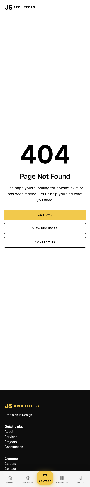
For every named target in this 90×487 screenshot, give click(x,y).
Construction (14, 447)
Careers (10, 464)
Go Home (45, 214)
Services (11, 437)
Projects (11, 442)
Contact (10, 469)
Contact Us (45, 242)
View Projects (45, 228)
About (9, 432)
